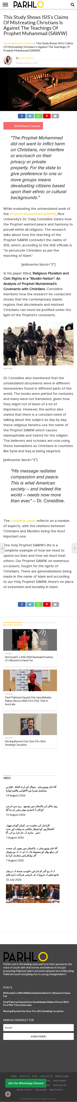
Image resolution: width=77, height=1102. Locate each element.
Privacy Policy (24, 1090)
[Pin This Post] (47, 115)
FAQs (34, 1076)
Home (7, 43)
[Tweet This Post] (30, 115)
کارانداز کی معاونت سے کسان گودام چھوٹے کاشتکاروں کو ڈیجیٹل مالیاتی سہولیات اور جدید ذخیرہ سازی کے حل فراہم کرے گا (30, 829)
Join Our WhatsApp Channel (26, 1083)
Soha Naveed (26, 58)
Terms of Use (59, 1085)
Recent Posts (12, 625)
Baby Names (59, 1081)
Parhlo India (62, 1076)
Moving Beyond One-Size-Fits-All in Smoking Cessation (33, 1011)
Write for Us (56, 1090)
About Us (24, 1076)
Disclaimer (41, 1090)
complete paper (24, 521)
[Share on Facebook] (22, 115)
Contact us (46, 1076)
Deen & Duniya (23, 43)
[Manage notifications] (8, 1094)
